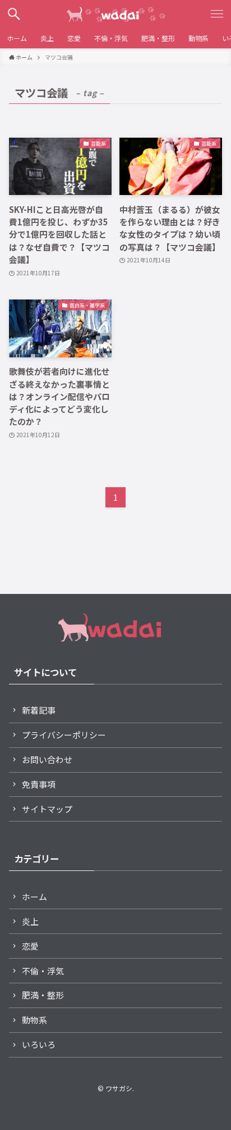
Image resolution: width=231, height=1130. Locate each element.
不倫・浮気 (43, 971)
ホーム (34, 896)
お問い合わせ (47, 759)
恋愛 (30, 946)
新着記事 (39, 710)
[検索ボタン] (14, 14)
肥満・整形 (43, 995)
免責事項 (39, 784)
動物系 (34, 1019)
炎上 (30, 921)
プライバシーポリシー (64, 735)
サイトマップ (47, 809)
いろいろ (39, 1044)
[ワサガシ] (115, 14)
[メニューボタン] (217, 14)
